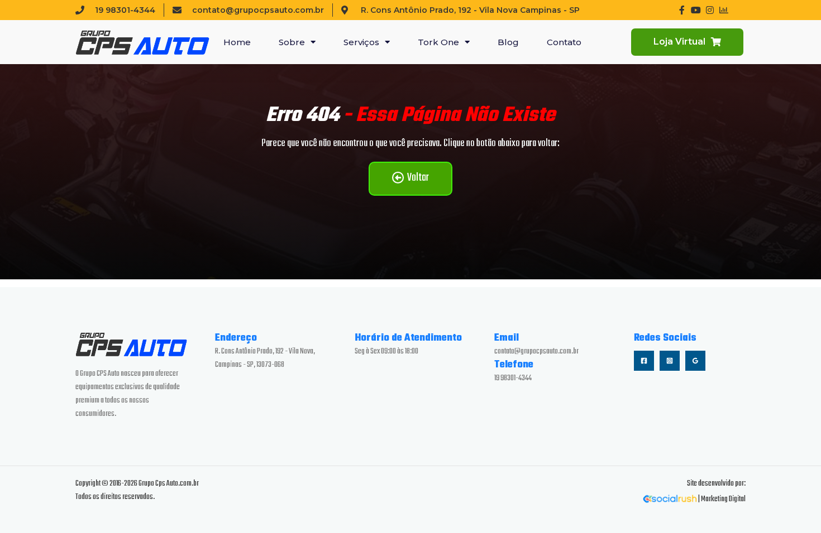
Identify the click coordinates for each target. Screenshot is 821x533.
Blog (508, 42)
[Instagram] (670, 361)
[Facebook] (644, 361)
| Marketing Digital (721, 499)
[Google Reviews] (695, 361)
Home (237, 42)
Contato (564, 42)
